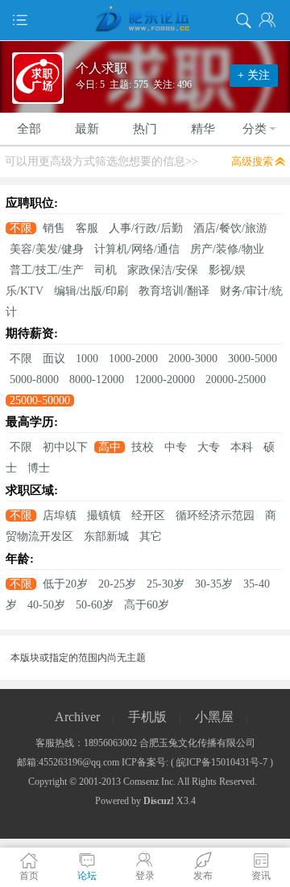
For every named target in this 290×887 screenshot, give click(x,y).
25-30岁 (165, 584)
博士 (38, 468)
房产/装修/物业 (227, 249)
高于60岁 (146, 605)
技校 (142, 447)
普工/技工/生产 (47, 270)
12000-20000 (165, 379)
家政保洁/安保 (162, 270)
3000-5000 (252, 359)
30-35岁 (214, 584)
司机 (105, 270)
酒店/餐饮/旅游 (230, 228)
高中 (109, 447)
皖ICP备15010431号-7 (221, 762)
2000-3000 (193, 359)
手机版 (147, 717)
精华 (203, 128)
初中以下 (65, 447)
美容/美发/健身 (47, 249)
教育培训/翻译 (174, 291)
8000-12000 (96, 379)
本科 (241, 447)
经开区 (148, 516)
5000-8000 (34, 379)
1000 (87, 359)
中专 (175, 447)
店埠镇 (60, 516)
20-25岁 (117, 584)
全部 (29, 128)
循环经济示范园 (215, 516)
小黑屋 (214, 717)
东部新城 (106, 536)
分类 (254, 128)
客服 (87, 228)
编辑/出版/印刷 (91, 291)
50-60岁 (95, 605)
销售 (54, 228)
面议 (54, 359)
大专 (208, 447)
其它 (150, 536)
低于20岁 (65, 584)
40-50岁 (46, 605)
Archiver (77, 717)
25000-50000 (40, 400)
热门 (145, 128)
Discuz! (158, 801)
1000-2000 (133, 359)
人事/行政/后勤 (146, 228)
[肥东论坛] (145, 20)
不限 (21, 228)
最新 (87, 128)
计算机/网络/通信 (137, 249)
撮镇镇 (104, 516)
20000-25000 (235, 379)
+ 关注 (254, 75)
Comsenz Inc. (149, 781)
